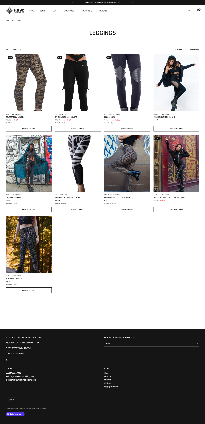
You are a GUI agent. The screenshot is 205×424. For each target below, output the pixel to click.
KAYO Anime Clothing (13, 114)
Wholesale (107, 383)
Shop (12, 20)
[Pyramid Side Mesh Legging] (176, 82)
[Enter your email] (196, 344)
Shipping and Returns (111, 386)
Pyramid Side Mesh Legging (164, 117)
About (106, 373)
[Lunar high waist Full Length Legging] (176, 163)
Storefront (107, 379)
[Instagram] (8, 359)
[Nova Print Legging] (29, 244)
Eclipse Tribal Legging (15, 117)
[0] (197, 11)
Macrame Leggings (13, 198)
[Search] (193, 11)
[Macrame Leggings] (29, 163)
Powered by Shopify (40, 408)
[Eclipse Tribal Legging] (29, 82)
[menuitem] (32, 10)
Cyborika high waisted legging (68, 198)
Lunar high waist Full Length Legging (169, 198)
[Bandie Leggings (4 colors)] (78, 82)
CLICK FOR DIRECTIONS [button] (15, 354)
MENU (106, 368)
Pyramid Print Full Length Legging (118, 198)
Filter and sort (15, 50)
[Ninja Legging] (127, 82)
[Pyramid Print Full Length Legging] (127, 163)
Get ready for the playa (107, 2)
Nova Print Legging (14, 278)
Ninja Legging (109, 117)
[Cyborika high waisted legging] (78, 163)
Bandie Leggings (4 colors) (66, 117)
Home (7, 20)
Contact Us (107, 376)
